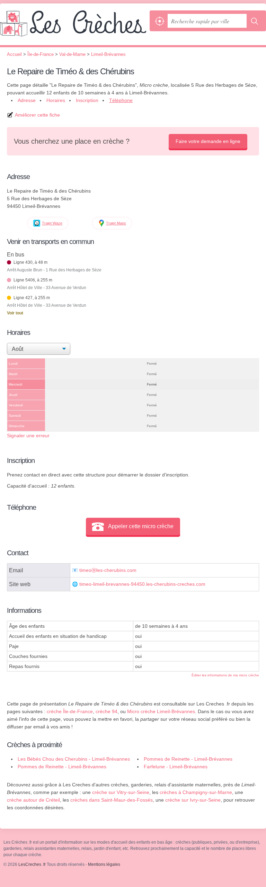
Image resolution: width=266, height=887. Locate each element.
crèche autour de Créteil (33, 800)
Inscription (87, 100)
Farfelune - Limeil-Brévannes (175, 766)
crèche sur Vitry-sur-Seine (120, 792)
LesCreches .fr (73, 27)
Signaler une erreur (28, 435)
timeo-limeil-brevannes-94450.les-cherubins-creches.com (142, 584)
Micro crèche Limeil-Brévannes (161, 711)
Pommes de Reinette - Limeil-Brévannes (188, 759)
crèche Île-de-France (70, 711)
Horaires (55, 100)
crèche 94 (106, 711)
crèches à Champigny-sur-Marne (196, 792)
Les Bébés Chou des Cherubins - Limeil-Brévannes (74, 759)
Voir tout (15, 313)
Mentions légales (104, 864)
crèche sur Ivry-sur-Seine (193, 800)
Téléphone (121, 100)
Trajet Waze (52, 223)
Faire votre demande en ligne (208, 141)
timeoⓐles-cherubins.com (107, 570)
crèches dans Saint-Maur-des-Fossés (111, 800)
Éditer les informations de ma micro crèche (225, 675)
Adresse (27, 100)
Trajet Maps (116, 223)
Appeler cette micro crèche (141, 526)
